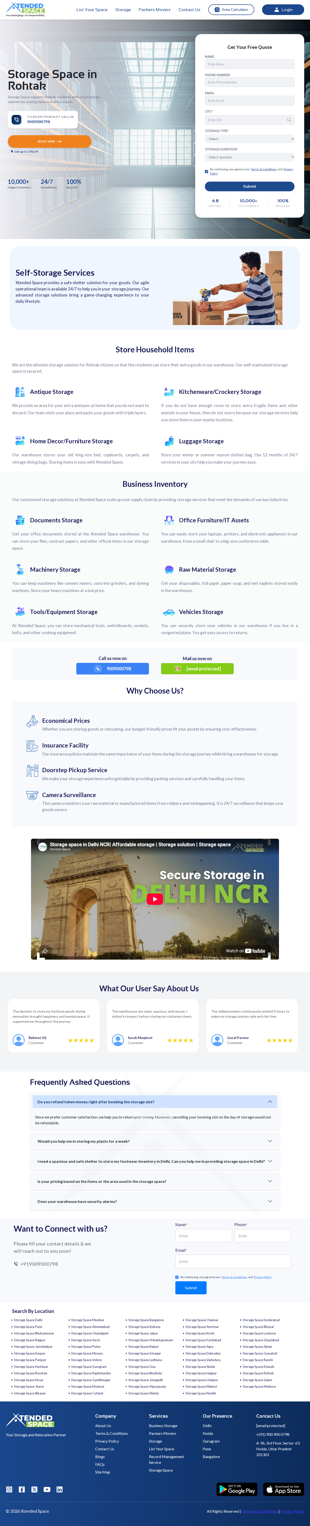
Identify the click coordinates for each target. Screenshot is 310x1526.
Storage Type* (217, 131)
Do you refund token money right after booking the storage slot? (96, 1101)
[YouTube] (47, 1489)
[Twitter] (34, 1489)
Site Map (102, 1472)
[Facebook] (21, 1489)
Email (181, 1250)
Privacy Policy (107, 1441)
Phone (241, 1224)
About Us (103, 1425)
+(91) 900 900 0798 (272, 1434)
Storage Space (161, 1470)
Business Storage (163, 1425)
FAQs (100, 1464)
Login (287, 9)
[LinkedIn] (59, 1489)
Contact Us (189, 9)
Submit (249, 186)
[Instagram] (9, 1489)
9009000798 (119, 668)
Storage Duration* (221, 149)
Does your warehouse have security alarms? (77, 1201)
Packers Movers (155, 9)
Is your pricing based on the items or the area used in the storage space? (102, 1181)
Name (181, 1224)
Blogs (100, 1456)
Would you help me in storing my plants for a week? (84, 1141)
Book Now (46, 141)
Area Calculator (235, 9)
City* (209, 111)
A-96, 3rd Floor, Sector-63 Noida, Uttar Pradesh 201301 (278, 1449)
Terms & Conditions (111, 1433)
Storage (123, 9)
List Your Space (92, 9)
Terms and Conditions (260, 1511)
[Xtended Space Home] (47, 1422)
